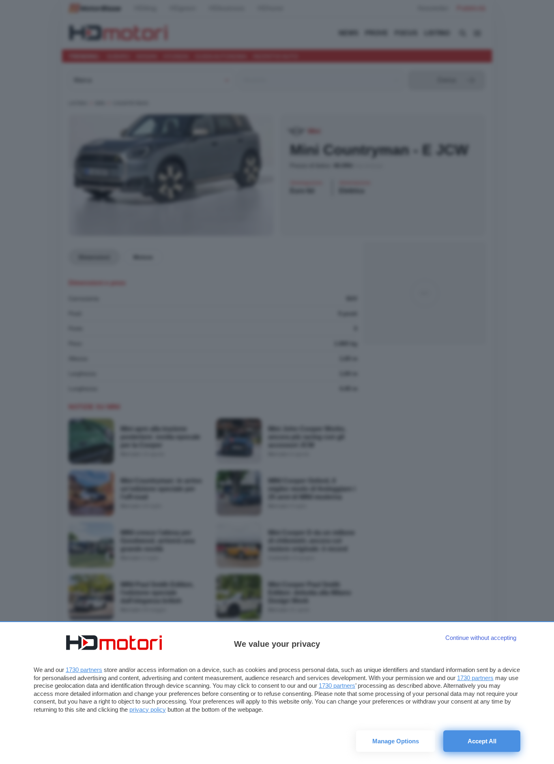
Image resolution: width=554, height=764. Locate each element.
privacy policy (147, 709)
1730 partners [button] (84, 669)
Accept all (482, 741)
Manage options (395, 741)
